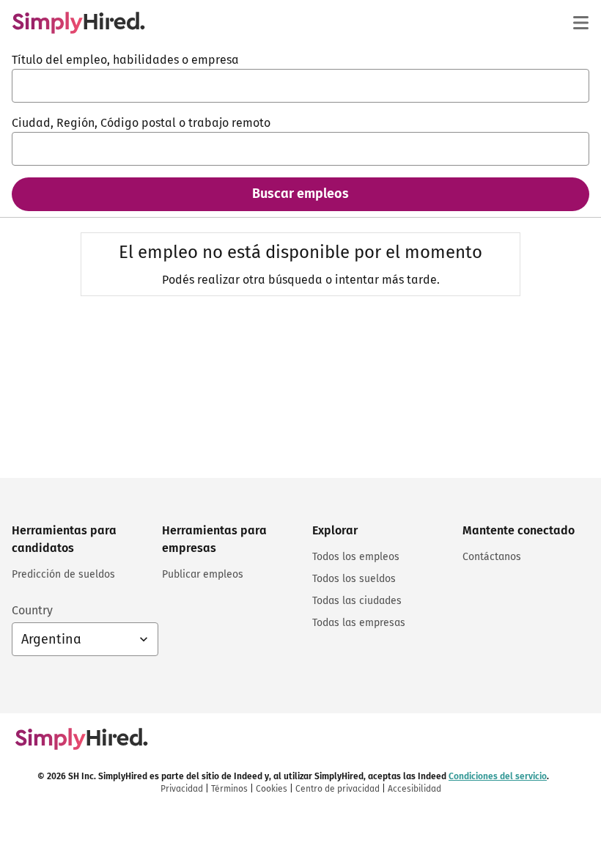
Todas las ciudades (357, 601)
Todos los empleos (355, 557)
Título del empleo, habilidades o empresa (125, 60)
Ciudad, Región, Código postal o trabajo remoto (141, 123)
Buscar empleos (300, 193)
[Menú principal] (580, 23)
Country (32, 610)
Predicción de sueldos (63, 574)
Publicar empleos (202, 574)
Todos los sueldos (354, 579)
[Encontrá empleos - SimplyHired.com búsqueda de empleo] (78, 23)
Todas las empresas (358, 622)
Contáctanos (491, 557)
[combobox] (300, 86)
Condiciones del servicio (498, 776)
